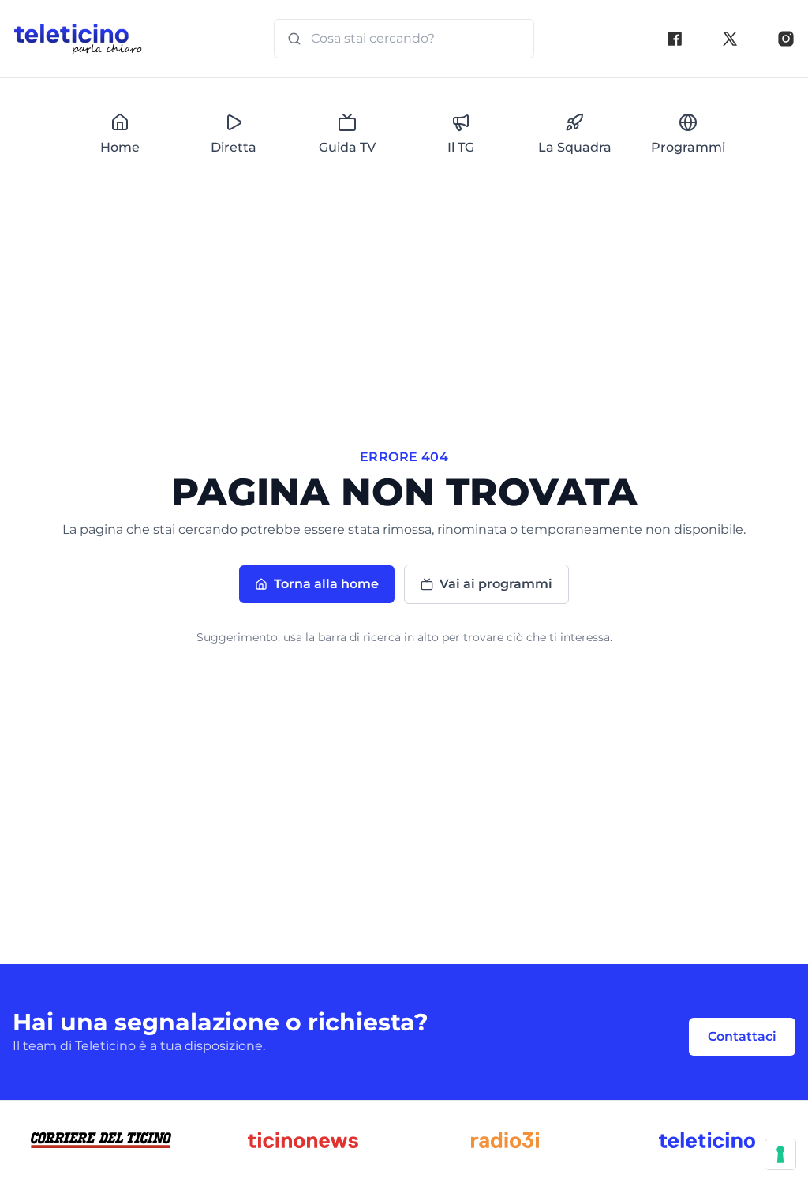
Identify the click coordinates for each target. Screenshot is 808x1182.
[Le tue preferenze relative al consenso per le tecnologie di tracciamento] (780, 1154)
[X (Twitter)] (729, 38)
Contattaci (742, 1036)
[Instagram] (785, 38)
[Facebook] (674, 38)
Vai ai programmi (496, 583)
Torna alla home (326, 583)
